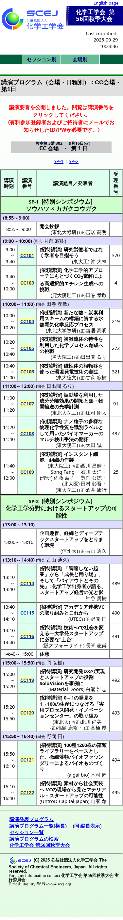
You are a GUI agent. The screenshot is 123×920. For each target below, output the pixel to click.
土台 (66, 639)
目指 (64, 255)
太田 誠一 (96, 445)
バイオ (76, 763)
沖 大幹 (99, 261)
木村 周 (99, 774)
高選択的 (54, 283)
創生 (93, 371)
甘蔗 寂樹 (54, 241)
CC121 (27, 759)
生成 (89, 283)
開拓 (79, 400)
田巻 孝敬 (96, 295)
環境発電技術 (69, 371)
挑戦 (44, 289)
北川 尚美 (91, 721)
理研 (46, 477)
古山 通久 (56, 559)
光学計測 (69, 406)
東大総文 (67, 377)
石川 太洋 (91, 471)
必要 (49, 639)
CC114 (27, 583)
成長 (69, 574)
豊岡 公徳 (91, 477)
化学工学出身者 (69, 586)
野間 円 (99, 619)
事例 (74, 683)
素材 (69, 783)
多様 (93, 421)
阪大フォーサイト (63, 645)
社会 (89, 627)
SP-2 (74, 161)
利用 (44, 345)
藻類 (102, 745)
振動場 (71, 394)
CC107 (27, 403)
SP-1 (58, 161)
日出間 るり (94, 356)
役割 (89, 677)
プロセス (84, 324)
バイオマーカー (81, 433)
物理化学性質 (54, 427)
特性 (93, 339)
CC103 (27, 282)
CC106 (27, 371)
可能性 (96, 795)
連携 (93, 606)
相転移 (90, 365)
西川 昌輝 (91, 465)
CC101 (27, 255)
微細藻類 (59, 756)
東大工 (80, 261)
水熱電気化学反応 (71, 321)
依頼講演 (51, 270)
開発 (69, 709)
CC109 (27, 471)
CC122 (27, 792)
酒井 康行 (96, 489)
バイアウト (71, 580)
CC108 (27, 433)
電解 (88, 275)
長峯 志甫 (96, 645)
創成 (93, 345)
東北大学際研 (62, 330)
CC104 (27, 321)
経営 (79, 592)
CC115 (27, 612)
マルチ (47, 439)
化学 (64, 345)
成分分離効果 (54, 400)
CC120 (27, 712)
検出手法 (64, 439)
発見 (84, 697)
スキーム (54, 318)
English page (106, 3)
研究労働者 (76, 249)
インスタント (78, 454)
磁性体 (71, 365)
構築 (74, 318)
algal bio (78, 774)
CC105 (27, 348)
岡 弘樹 (54, 662)
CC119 (27, 680)
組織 (54, 459)
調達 (74, 568)
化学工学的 (76, 270)
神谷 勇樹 (96, 598)
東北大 (61, 721)
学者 (49, 255)
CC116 (27, 636)
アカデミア (76, 606)
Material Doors (66, 689)
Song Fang (63, 471)
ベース (81, 751)
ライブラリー (54, 751)
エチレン (74, 283)
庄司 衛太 (96, 412)
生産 (65, 703)
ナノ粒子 (73, 421)
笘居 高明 (96, 330)
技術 (69, 627)
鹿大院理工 (64, 295)
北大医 (70, 483)
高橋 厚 (99, 727)
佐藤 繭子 (64, 477)
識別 (79, 427)
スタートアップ (57, 592)
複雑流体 (73, 339)
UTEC (75, 619)
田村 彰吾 (91, 483)
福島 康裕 (67, 727)
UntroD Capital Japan (64, 801)
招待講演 (51, 249)
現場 (62, 789)
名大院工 (62, 356)
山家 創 (99, 801)
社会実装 (93, 783)
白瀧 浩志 (96, 689)
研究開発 (73, 671)
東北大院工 (64, 412)
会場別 (80, 59)
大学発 (61, 633)
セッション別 (41, 59)
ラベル (91, 427)
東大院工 (67, 445)
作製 (69, 459)
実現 (100, 671)
